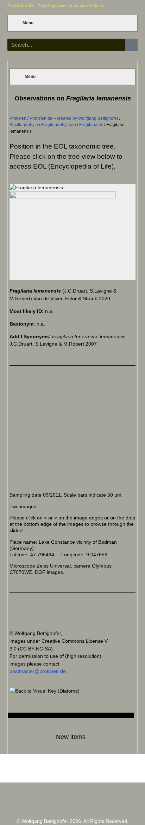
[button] (26, 431)
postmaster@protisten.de (38, 671)
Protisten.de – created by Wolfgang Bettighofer (74, 118)
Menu (28, 22)
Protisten (18, 118)
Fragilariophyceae (58, 124)
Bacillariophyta (24, 124)
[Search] (131, 45)
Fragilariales (91, 124)
